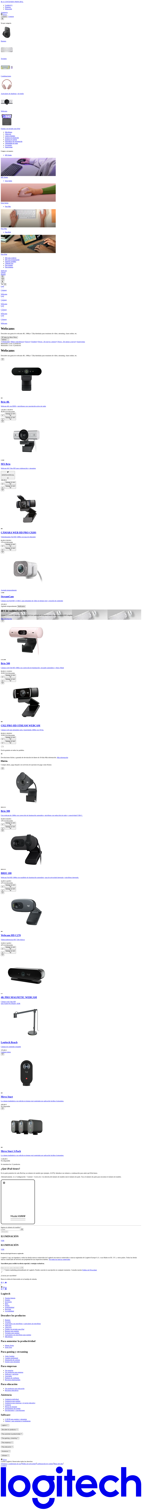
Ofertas (3, 272)
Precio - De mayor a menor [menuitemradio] (47, 342)
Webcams (4, 294)
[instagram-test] (2, 1283)
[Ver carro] (2, 284)
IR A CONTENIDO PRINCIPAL (12, 2)
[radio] (1, 528)
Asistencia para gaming (12, 1401)
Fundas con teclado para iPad (14, 1329)
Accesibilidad (9, 1311)
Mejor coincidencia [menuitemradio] (16, 342)
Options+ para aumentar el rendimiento (18, 1421)
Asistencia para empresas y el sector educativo (20, 1403)
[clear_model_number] (21, 1229)
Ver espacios (9, 1370)
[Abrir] (5, 284)
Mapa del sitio (58, 1464)
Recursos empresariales (12, 1380)
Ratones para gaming (12, 1331)
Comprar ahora (6, 1052)
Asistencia (4, 12)
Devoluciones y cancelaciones (15, 1410)
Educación (8, 9)
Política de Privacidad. (89, 1270)
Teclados (8, 1322)
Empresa (8, 7)
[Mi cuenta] (2, 282)
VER (2, 1240)
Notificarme (21, 606)
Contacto (8, 1405)
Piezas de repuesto (11, 1407)
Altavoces (8, 1327)
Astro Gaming (9, 1356)
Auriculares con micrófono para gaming (18, 1335)
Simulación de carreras (12, 1360)
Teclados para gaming (12, 1333)
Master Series (9, 1345)
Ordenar (4, 340)
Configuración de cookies (44, 1464)
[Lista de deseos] (3, 279)
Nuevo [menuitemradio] (27, 342)
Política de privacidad (29, 1464)
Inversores (8, 1302)
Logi (2, 286)
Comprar (4, 16)
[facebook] (6, 1283)
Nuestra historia (10, 1298)
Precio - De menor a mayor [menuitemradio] (66, 342)
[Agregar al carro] (2, 415)
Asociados (8, 1376)
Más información (62, 757)
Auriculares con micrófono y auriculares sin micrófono (23, 1324)
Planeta (3, 274)
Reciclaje (8, 1309)
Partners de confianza (12, 1378)
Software (4, 271)
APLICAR (4, 1232)
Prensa (7, 1305)
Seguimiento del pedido (12, 1408)
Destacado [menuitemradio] (5, 342)
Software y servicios (11, 1374)
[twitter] (4, 1283)
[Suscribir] (21, 1268)
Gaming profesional (11, 1358)
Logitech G (8, 5)
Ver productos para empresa (14, 1372)
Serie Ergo (8, 1347)
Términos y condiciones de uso (11, 1464)
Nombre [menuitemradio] (33, 342)
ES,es (5, 14)
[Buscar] (2, 276)
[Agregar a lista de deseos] (2, 359)
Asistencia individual (12, 1399)
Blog (6, 1304)
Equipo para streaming (12, 1362)
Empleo (7, 1300)
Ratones (7, 1320)
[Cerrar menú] (2, 19)
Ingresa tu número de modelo (11, 1227)
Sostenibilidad (9, 1307)
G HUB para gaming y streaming (16, 1419)
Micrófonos (9, 1337)
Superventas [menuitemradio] (81, 342)
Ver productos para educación (14, 1388)
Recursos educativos (11, 1390)
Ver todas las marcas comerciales (59, 1259)
